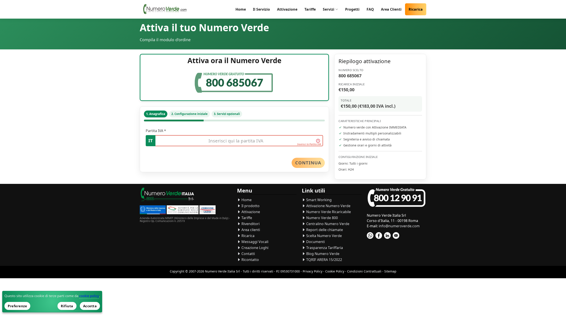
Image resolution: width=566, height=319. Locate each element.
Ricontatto (250, 259)
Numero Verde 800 (321, 217)
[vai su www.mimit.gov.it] (153, 210)
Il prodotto (250, 205)
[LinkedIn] (387, 235)
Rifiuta (67, 306)
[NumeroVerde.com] (166, 9)
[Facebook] (378, 235)
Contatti (248, 253)
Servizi (328, 9)
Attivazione (287, 9)
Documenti (315, 241)
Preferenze (17, 306)
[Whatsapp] (370, 235)
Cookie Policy (334, 271)
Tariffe (310, 9)
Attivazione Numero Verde (327, 205)
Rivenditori (250, 223)
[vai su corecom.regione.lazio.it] (207, 210)
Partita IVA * (156, 130)
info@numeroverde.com (399, 226)
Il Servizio (261, 9)
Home (240, 9)
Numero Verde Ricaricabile (328, 211)
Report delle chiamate (324, 229)
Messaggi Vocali (254, 241)
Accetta (90, 306)
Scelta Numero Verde (323, 235)
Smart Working (318, 199)
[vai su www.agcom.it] (183, 210)
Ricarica (416, 9)
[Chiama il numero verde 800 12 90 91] (396, 197)
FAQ (370, 9)
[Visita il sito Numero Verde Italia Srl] (167, 195)
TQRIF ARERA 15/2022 (323, 259)
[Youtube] (396, 235)
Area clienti (250, 229)
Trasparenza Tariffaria (324, 247)
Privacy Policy (312, 271)
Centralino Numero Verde (327, 223)
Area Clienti (391, 9)
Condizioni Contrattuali (364, 271)
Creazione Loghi (254, 247)
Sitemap (390, 271)
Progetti (352, 9)
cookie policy (89, 296)
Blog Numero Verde (322, 253)
